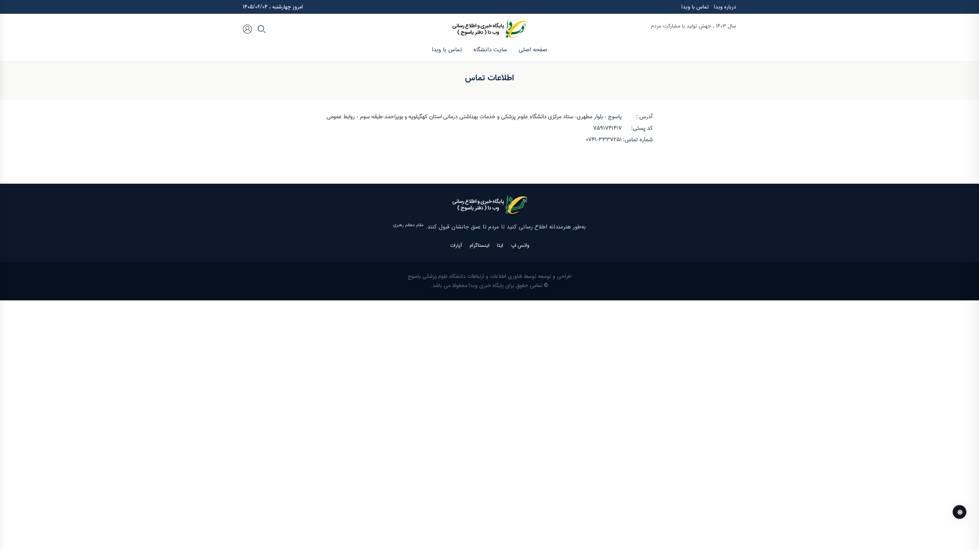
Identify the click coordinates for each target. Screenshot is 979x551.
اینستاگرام (480, 245)
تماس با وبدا (695, 7)
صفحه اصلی (533, 49)
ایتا (500, 245)
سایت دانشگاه (490, 49)
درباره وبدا (725, 7)
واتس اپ (520, 245)
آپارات (456, 245)
